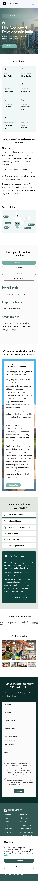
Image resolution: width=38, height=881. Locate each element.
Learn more (19, 597)
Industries (23, 821)
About (6, 818)
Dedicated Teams (26, 828)
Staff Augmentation (26, 832)
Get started (9, 46)
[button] (33, 3)
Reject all (19, 867)
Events (6, 825)
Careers (6, 821)
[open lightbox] (19, 650)
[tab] (19, 263)
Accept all (19, 860)
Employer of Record (26, 825)
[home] (10, 3)
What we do (24, 818)
